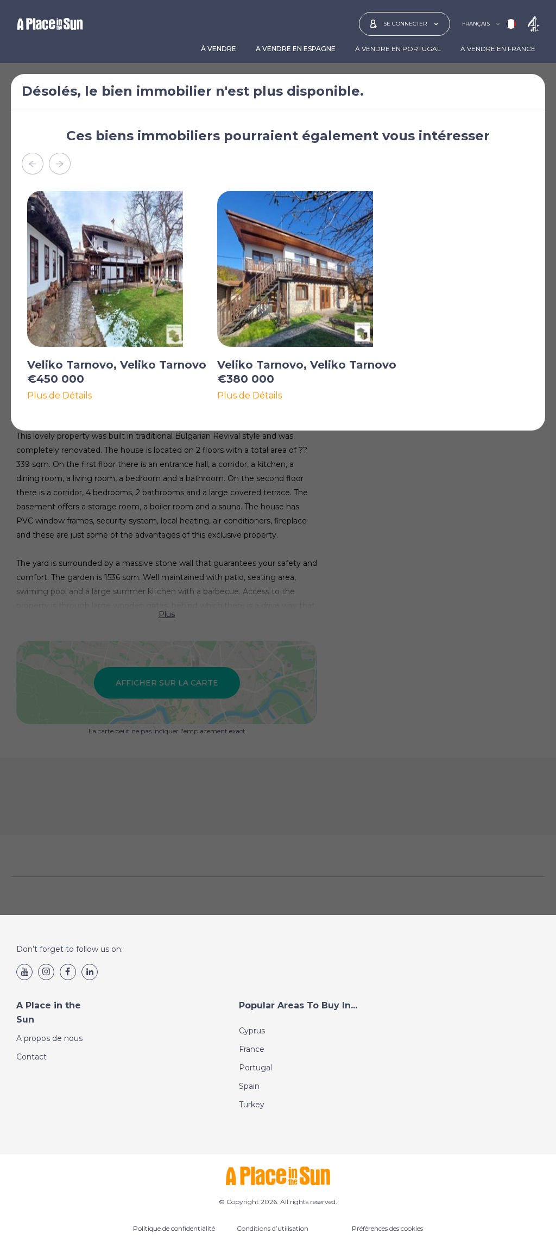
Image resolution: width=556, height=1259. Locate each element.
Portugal (255, 1068)
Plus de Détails (59, 395)
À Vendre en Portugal (398, 49)
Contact (31, 1057)
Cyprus (252, 1031)
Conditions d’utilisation (272, 1228)
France (251, 1049)
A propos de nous (49, 1038)
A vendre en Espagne (296, 49)
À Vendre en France (497, 49)
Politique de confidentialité (174, 1228)
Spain (249, 1086)
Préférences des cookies (387, 1228)
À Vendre (218, 49)
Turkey (251, 1105)
